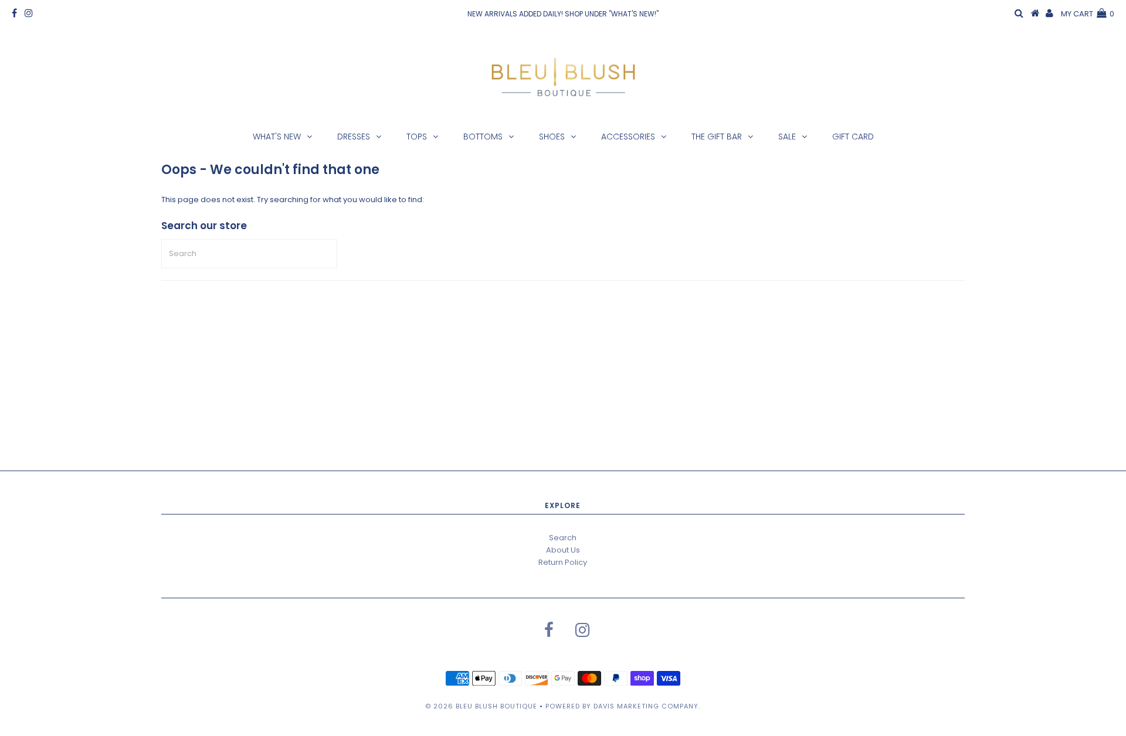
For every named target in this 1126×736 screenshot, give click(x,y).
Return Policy (562, 562)
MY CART (1087, 13)
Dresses (353, 136)
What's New (277, 136)
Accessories (628, 136)
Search (562, 537)
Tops (416, 136)
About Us (563, 550)
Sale (787, 136)
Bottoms (483, 136)
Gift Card (853, 136)
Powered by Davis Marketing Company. (622, 706)
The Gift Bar (716, 136)
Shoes (552, 136)
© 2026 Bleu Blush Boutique (481, 706)
